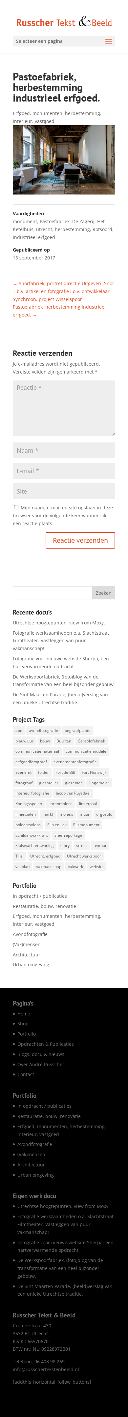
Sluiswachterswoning (34, 845)
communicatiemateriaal (37, 751)
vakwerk (75, 866)
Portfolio (26, 1034)
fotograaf (23, 783)
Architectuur (26, 954)
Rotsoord (102, 229)
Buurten (63, 741)
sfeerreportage (68, 835)
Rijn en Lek (57, 825)
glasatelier (48, 783)
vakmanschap (48, 866)
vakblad (22, 866)
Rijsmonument (86, 825)
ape (18, 730)
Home (23, 1013)
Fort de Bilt (65, 772)
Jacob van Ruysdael (73, 793)
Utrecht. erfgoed (45, 856)
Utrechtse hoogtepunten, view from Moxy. (59, 622)
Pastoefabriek (55, 221)
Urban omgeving (31, 964)
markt (47, 814)
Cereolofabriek (91, 741)
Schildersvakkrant (31, 835)
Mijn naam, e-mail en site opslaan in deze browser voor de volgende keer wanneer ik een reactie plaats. (63, 515)
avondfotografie (43, 730)
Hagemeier (99, 783)
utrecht (44, 229)
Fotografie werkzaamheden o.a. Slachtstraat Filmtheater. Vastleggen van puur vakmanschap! (61, 641)
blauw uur (24, 741)
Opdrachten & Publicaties (45, 1044)
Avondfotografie (30, 934)
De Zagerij (83, 221)
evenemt (23, 772)
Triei (19, 856)
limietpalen (25, 814)
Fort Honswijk (94, 772)
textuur (100, 845)
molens (66, 814)
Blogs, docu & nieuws (40, 1054)
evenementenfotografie (75, 762)
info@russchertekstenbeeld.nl (46, 1369)
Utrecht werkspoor (84, 856)
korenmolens (61, 803)
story (65, 845)
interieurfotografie (32, 793)
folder (43, 772)
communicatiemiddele (86, 751)
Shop (23, 1023)
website (97, 866)
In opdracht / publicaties (40, 896)
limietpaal (88, 803)
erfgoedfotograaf (31, 762)
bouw (45, 741)
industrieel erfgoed (34, 237)
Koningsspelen (28, 803)
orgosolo (104, 814)
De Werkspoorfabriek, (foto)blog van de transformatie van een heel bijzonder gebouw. (60, 1268)
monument (25, 221)
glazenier (73, 783)
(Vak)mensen (27, 944)
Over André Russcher (40, 1064)
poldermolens (28, 825)
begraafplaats (77, 730)
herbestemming (72, 229)
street (81, 845)
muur (85, 814)
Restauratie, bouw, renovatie (44, 906)
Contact (25, 1074)
